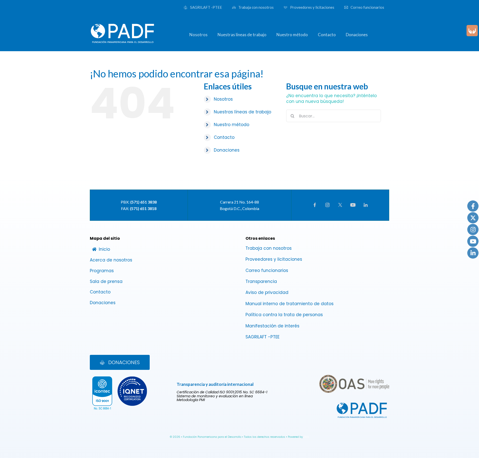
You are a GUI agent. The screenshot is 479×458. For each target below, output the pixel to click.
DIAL (306, 437)
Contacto (224, 137)
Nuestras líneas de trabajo (242, 112)
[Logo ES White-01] (123, 22)
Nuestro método (231, 125)
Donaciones (227, 150)
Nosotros (223, 99)
